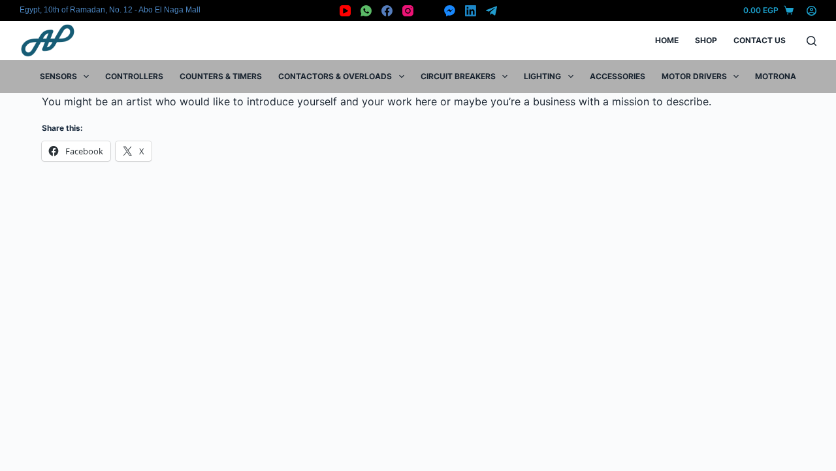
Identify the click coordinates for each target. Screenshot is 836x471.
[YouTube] (345, 10)
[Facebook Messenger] (449, 10)
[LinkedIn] (470, 10)
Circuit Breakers (458, 76)
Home (667, 40)
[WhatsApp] (366, 10)
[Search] (811, 41)
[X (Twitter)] (428, 10)
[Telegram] (491, 10)
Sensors (58, 76)
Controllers (134, 76)
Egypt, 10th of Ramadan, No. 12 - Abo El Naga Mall (110, 9)
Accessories (617, 76)
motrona (775, 76)
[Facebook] (387, 10)
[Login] (811, 11)
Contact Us (759, 40)
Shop (706, 40)
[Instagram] (407, 10)
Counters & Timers (221, 76)
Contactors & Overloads (335, 76)
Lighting (542, 76)
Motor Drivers (694, 76)
